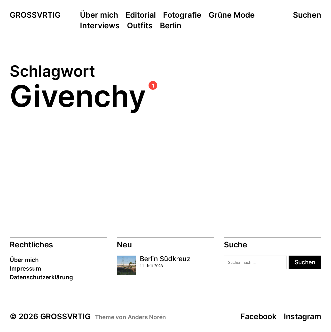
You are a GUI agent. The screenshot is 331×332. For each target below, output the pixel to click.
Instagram (302, 316)
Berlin (170, 26)
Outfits (140, 26)
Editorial (141, 15)
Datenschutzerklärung (41, 277)
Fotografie (182, 15)
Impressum (25, 268)
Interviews (100, 26)
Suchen (307, 15)
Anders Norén (147, 317)
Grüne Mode (232, 15)
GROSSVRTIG (35, 15)
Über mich (99, 15)
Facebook (258, 316)
